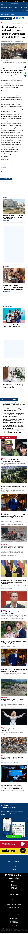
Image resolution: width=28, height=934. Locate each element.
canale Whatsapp (23, 63)
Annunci (14, 866)
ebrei (6, 171)
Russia (4, 167)
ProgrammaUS (4, 7)
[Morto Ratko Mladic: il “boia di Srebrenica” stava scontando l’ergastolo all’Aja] (14, 447)
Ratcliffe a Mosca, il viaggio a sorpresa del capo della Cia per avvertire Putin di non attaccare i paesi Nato (13, 415)
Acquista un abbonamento (14, 861)
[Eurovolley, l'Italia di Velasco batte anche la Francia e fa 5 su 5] (14, 315)
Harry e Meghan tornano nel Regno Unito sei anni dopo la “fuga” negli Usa (13, 642)
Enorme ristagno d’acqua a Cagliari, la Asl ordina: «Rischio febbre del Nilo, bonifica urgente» (13, 217)
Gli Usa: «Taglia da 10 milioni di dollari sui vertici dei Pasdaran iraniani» (12, 757)
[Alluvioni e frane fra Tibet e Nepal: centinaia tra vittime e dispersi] (14, 687)
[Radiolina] (14, 850)
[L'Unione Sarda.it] (14, 4)
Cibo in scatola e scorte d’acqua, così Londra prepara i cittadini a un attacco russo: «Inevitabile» (13, 426)
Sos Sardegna (12, 10)
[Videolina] (14, 844)
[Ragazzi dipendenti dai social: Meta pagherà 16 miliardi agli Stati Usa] (14, 599)
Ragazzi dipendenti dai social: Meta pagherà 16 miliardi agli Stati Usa (12, 431)
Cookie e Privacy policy (14, 894)
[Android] (14, 922)
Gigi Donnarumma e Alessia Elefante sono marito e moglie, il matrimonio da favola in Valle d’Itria (13, 386)
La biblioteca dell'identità (14, 864)
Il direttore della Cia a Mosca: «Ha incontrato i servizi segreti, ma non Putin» (14, 670)
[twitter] (2, 1)
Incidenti (19, 10)
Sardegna (16, 7)
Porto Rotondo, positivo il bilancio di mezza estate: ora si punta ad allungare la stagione (13, 287)
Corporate (14, 909)
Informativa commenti (14, 907)
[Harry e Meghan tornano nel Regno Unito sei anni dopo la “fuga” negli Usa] (14, 629)
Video (10, 7)
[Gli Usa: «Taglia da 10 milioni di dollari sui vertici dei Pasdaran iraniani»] (14, 745)
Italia (21, 7)
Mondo (25, 7)
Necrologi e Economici (14, 897)
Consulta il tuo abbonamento (14, 859)
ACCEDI (25, 1)
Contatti (14, 902)
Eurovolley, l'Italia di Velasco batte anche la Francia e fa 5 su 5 (13, 326)
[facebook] (4, 1)
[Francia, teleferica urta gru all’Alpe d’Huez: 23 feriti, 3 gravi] (14, 474)
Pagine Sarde (14, 869)
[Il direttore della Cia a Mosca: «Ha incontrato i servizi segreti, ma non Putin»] (14, 657)
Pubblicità (14, 899)
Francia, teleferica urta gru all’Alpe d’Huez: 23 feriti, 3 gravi (12, 409)
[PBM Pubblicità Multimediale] (14, 888)
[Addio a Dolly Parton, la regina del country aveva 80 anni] (14, 717)
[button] (14, 18)
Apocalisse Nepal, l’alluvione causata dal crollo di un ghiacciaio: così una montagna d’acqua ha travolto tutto (14, 420)
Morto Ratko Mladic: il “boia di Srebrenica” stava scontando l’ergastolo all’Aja (14, 404)
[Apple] (14, 918)
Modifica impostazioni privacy (14, 904)
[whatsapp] (6, 1)
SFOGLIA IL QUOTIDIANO (7, 14)
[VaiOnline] (14, 885)
